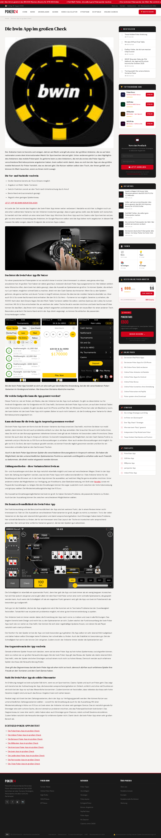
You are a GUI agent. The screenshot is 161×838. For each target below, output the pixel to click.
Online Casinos (111, 12)
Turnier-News (45, 787)
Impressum (52, 834)
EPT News (43, 803)
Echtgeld (96, 12)
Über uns (115, 6)
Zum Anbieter (147, 293)
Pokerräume (84, 799)
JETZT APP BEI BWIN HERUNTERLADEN (21, 203)
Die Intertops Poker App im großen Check (26, 747)
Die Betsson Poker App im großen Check (25, 739)
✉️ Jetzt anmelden (137, 167)
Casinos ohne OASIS (87, 824)
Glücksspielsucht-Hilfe (97, 834)
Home (25, 12)
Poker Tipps (84, 787)
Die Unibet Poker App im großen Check (24, 735)
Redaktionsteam (127, 791)
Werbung (124, 803)
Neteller (97, 481)
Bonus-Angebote (86, 807)
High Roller (44, 795)
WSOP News (44, 799)
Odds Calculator (69, 12)
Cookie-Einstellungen (75, 834)
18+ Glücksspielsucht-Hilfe (147, 6)
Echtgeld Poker (85, 803)
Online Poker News (47, 791)
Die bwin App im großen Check (21, 751)
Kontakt (122, 6)
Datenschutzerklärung (133, 174)
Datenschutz (131, 6)
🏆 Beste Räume (147, 12)
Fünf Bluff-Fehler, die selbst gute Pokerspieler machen (66, 2)
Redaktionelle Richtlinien (130, 799)
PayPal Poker (85, 811)
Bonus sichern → (137, 334)
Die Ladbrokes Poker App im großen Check (26, 755)
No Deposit (84, 820)
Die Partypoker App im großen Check (24, 759)
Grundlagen (43, 12)
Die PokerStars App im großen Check (24, 731)
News (32, 12)
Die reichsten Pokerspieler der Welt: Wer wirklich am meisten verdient (125, 2)
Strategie (84, 12)
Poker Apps (84, 815)
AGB (86, 834)
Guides (55, 12)
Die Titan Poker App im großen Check (24, 764)
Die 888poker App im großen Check (23, 743)
